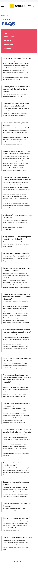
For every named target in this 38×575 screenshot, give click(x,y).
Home (3, 15)
